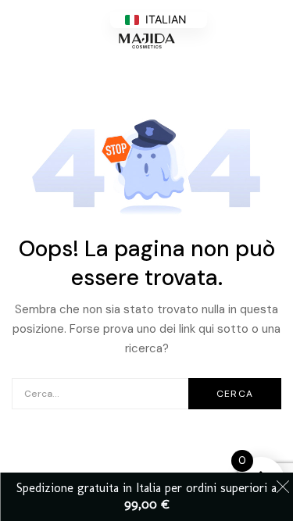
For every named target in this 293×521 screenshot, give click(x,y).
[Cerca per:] (146, 393)
